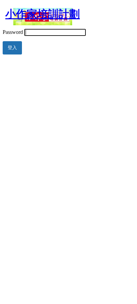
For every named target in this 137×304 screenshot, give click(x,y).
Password (13, 32)
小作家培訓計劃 (42, 14)
